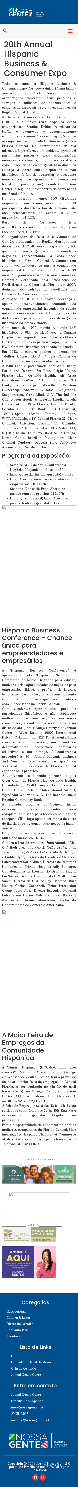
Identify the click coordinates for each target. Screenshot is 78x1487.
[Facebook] (35, 1477)
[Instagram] (43, 1477)
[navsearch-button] (7, 31)
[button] (70, 31)
